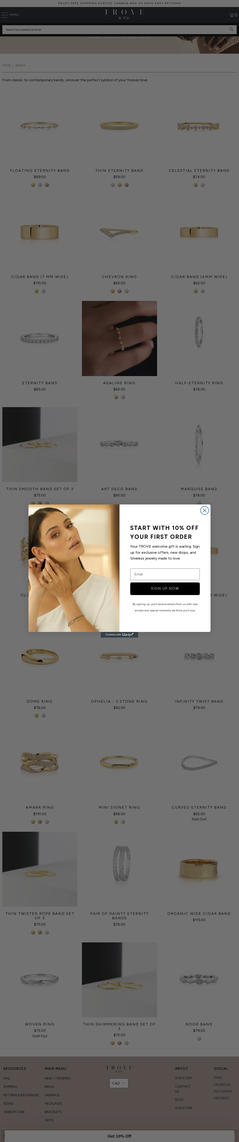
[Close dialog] (204, 510)
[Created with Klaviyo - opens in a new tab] (119, 635)
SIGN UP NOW (165, 588)
